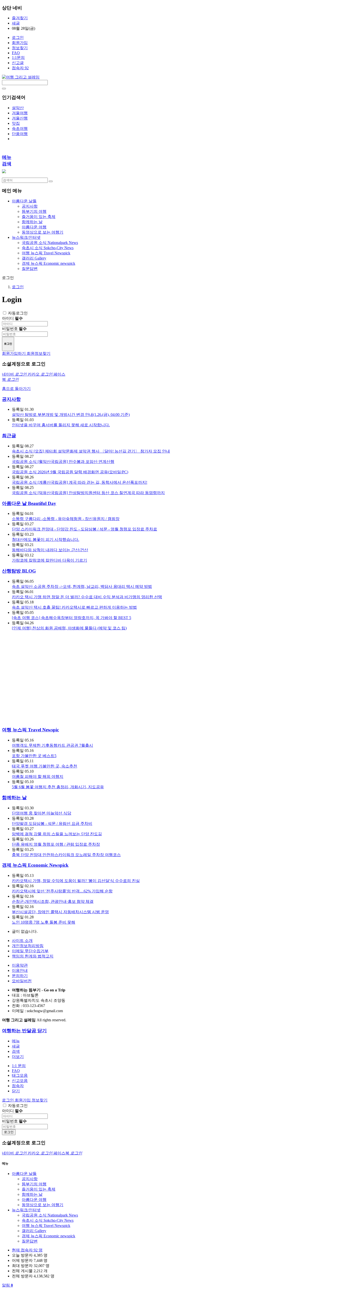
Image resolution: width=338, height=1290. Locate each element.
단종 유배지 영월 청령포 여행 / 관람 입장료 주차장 (56, 844)
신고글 (18, 63)
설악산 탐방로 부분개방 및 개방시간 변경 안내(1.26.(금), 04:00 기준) (71, 414)
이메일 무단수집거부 (30, 951)
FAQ (16, 53)
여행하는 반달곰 (19, 1030)
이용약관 (20, 965)
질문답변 (30, 268)
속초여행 (20, 128)
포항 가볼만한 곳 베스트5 (34, 756)
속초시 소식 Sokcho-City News (47, 248)
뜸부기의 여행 (34, 211)
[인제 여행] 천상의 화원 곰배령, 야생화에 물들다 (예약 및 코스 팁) (69, 628)
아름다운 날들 (24, 1173)
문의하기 (20, 976)
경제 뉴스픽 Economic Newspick (35, 865)
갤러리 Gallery (34, 258)
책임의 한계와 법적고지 (32, 956)
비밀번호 (14, 329)
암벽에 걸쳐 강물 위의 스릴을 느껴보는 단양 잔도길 (57, 834)
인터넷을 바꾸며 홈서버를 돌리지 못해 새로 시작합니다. (61, 425)
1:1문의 (18, 57)
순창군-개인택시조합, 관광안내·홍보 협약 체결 (53, 901)
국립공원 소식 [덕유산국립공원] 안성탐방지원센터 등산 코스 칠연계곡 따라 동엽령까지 (88, 493)
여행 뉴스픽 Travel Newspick (46, 253)
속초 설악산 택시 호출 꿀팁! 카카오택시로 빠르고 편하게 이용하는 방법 (74, 607)
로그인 (18, 37)
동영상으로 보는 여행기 (42, 232)
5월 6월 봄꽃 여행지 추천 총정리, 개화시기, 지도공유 (58, 787)
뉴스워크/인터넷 (26, 1210)
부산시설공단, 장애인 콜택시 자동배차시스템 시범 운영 (60, 912)
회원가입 (20, 43)
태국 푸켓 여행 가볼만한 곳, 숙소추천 (44, 766)
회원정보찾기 (38, 353)
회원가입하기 (14, 353)
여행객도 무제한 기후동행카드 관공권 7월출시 (52, 745)
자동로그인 (18, 313)
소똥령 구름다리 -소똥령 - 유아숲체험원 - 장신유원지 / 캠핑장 (66, 519)
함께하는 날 (32, 222)
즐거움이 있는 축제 (38, 217)
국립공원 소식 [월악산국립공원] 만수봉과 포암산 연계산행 (63, 461)
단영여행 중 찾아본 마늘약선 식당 (41, 813)
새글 (16, 23)
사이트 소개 (22, 940)
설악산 (18, 108)
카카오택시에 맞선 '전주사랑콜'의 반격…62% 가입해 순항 (62, 891)
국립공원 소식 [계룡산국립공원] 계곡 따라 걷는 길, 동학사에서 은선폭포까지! (79, 482)
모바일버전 (22, 981)
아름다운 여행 (34, 227)
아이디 (12, 318)
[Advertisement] (53, 678)
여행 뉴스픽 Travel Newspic (30, 729)
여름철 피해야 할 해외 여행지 (37, 776)
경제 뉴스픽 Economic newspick (48, 263)
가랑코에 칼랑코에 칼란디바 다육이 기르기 (49, 560)
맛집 (16, 123)
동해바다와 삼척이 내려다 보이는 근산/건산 (50, 550)
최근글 (9, 435)
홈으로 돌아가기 (16, 388)
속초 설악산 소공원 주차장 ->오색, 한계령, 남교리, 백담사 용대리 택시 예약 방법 (82, 586)
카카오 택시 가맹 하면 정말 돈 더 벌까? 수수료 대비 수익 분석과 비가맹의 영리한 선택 (87, 597)
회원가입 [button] (23, 1100)
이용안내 (20, 970)
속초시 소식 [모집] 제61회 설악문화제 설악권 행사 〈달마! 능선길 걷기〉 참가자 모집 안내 (91, 451)
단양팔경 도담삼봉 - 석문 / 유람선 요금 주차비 (52, 823)
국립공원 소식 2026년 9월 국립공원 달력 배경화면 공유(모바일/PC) (70, 472)
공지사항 (30, 206)
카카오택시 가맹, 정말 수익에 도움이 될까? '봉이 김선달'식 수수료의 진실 (76, 881)
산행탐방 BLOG (19, 570)
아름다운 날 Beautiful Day (29, 503)
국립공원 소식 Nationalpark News (50, 242)
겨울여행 (20, 113)
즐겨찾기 (20, 18)
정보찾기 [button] (40, 1100)
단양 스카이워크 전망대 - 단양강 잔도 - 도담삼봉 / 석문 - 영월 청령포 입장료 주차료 (84, 529)
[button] (18, 1056)
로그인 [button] (8, 1100)
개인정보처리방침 (28, 946)
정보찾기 (20, 48)
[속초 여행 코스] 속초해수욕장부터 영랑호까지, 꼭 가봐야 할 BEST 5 (71, 618)
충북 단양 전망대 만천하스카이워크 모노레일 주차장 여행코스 (66, 855)
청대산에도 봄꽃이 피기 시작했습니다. (45, 539)
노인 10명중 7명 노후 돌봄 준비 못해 (43, 922)
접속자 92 (20, 68)
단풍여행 (20, 134)
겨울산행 (20, 118)
